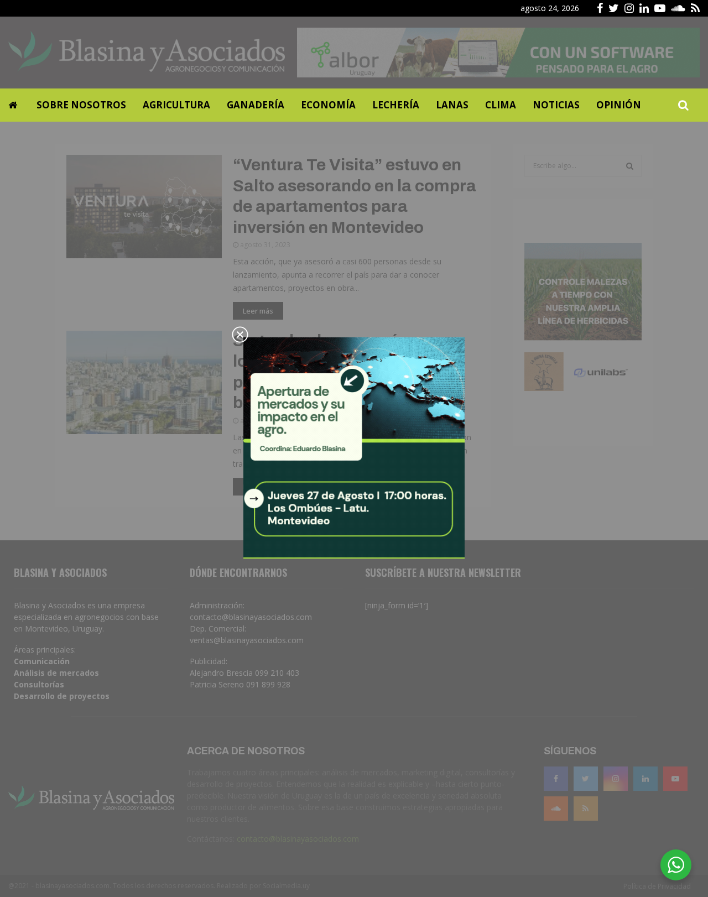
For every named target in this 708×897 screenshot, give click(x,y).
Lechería (395, 104)
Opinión (618, 104)
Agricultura (176, 104)
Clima (500, 104)
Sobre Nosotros (81, 104)
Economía (328, 104)
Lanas (452, 104)
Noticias (556, 104)
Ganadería (255, 104)
